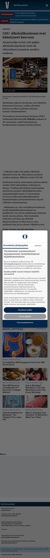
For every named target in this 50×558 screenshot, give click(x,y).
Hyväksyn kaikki (25, 310)
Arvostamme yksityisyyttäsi (15, 245)
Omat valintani (25, 316)
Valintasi (37, 245)
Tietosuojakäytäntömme (25, 322)
